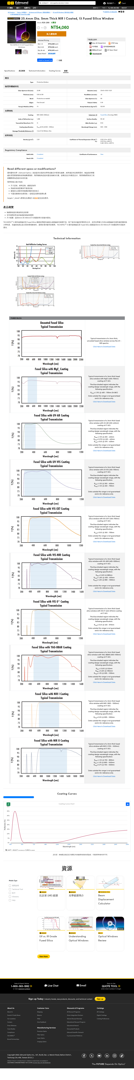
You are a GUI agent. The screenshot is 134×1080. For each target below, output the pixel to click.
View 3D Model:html (99, 43)
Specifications (9, 71)
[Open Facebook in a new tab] (84, 1056)
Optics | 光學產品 (22, 12)
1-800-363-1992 (114, 8)
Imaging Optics (41, 1041)
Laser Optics (41, 1038)
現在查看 (51, 901)
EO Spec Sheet (112, 50)
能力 (18, 8)
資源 (65, 71)
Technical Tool (17, 889)
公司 (34, 8)
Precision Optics (42, 1031)
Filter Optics (40, 1035)
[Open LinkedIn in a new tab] (107, 1056)
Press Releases (11, 1025)
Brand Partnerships (13, 1039)
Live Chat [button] (53, 985)
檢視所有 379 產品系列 (110, 12)
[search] (67, 3)
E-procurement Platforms (74, 1036)
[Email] (119, 12)
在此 (36, 198)
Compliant (40, 154)
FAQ (13, 900)
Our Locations (11, 1018)
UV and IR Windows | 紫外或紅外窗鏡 (63, 12)
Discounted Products (73, 1029)
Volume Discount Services (74, 1018)
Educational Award (73, 1025)
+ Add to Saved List (45, 60)
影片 (13, 893)
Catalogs (100, 1012)
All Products (11, 12)
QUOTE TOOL (109, 986)
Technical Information (37, 71)
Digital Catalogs (102, 1015)
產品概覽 (22, 71)
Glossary (15, 896)
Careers (9, 1022)
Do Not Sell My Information (41, 1062)
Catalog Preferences (103, 1018)
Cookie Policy (21, 1061)
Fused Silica (104, 115)
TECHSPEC (11, 1036)
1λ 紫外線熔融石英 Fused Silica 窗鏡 (20, 14)
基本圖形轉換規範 (109, 46)
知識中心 (27, 8)
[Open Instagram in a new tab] (114, 1056)
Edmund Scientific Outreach (75, 1032)
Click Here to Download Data (104, 346)
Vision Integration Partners (75, 1015)
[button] (115, 8)
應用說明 (15, 885)
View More (43, 956)
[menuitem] (12, 8)
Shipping (40, 1012)
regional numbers (24, 989)
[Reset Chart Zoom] (8, 804)
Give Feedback (41, 1022)
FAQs (38, 1018)
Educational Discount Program (76, 1022)
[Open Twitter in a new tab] (91, 1056)
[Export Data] (127, 804)
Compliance (11, 1032)
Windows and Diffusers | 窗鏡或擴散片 (39, 12)
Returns (39, 1015)
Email (83, 985)
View (101, 154)
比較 (60, 60)
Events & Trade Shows (13, 1015)
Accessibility (44, 1061)
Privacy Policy (11, 1061)
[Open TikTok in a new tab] (121, 1056)
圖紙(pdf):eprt (97, 50)
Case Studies (11, 1029)
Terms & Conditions (33, 1061)
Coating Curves (55, 71)
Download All (97, 54)
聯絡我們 (124, 8)
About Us (10, 1012)
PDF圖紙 (95, 46)
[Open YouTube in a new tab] (99, 1056)
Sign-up (100, 999)
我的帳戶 (110, 3)
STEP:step (114, 43)
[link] (123, 2)
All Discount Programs (73, 1012)
